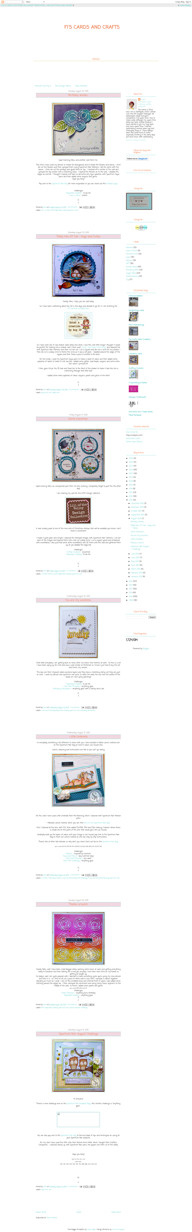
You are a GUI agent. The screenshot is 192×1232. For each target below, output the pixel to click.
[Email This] (84, 207)
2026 (131, 458)
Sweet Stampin (67, 993)
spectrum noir (73, 210)
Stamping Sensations (62, 688)
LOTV (56, 574)
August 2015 (136, 518)
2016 (131, 496)
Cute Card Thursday (72, 686)
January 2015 (137, 576)
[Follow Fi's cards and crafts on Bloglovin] (137, 160)
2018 (131, 488)
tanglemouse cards (136, 310)
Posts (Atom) (52, 1217)
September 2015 (138, 515)
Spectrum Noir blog (60, 183)
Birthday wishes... (78, 95)
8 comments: (72, 1005)
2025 (131, 462)
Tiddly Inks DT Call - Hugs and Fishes (78, 236)
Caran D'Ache (131, 250)
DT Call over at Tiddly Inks (78, 308)
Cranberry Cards (135, 353)
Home (79, 1212)
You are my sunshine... (78, 600)
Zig (127, 279)
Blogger (146, 648)
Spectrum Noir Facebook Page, (79, 1103)
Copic (128, 257)
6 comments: (73, 1186)
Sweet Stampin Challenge (78, 1008)
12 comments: (74, 390)
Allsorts (69, 853)
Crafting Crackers (136, 368)
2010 (131, 596)
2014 (131, 581)
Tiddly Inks (56, 393)
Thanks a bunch (78, 904)
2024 (131, 466)
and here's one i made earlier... (141, 411)
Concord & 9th (132, 254)
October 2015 (136, 511)
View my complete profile (136, 140)
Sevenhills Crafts (133, 438)
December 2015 (137, 503)
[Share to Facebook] (91, 207)
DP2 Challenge (82, 878)
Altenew (129, 247)
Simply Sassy (131, 266)
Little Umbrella (78, 736)
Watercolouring (132, 276)
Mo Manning (104, 878)
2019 (131, 485)
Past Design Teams (63, 86)
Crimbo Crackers (73, 552)
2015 (131, 500)
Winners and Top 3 (43, 86)
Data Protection (81, 86)
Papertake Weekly (73, 193)
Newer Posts (41, 1212)
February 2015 (137, 573)
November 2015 (137, 507)
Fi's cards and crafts (92, 27)
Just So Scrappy (117, 1229)
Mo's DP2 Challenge (71, 860)
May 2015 (135, 561)
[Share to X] (89, 207)
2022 (131, 473)
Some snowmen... (78, 419)
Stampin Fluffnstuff (137, 397)
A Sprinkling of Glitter (138, 382)
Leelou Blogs (185, 5)
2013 (131, 585)
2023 (131, 469)
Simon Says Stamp (134, 441)
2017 (131, 492)
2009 (131, 600)
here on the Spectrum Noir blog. (97, 823)
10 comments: (73, 207)
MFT (52, 210)
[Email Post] (80, 207)
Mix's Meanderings (136, 325)
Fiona (143, 99)
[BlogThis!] (86, 207)
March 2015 (136, 569)
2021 (131, 477)
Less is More (74, 195)
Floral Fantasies (135, 415)
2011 (131, 592)
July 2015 (135, 554)
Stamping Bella (132, 270)
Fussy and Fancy (70, 856)
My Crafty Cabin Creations (139, 339)
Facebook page (112, 183)
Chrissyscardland (135, 296)
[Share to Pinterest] (93, 207)
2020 (131, 481)
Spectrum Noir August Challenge (78, 1034)
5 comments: (75, 707)
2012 (131, 589)
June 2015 (135, 557)
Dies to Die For (132, 432)
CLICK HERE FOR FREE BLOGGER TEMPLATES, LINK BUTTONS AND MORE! (36, 5)
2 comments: (72, 571)
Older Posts (116, 1212)
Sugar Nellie (131, 273)
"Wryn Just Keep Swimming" (93, 347)
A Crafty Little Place (48, 878)
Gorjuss (129, 260)
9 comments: (75, 875)
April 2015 (135, 565)
